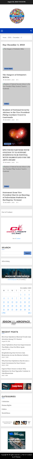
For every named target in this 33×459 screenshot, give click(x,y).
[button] (2, 31)
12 (8, 302)
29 (20, 310)
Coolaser (18, 238)
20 (12, 306)
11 (4, 302)
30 (25, 310)
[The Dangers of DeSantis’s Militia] (16, 59)
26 (8, 310)
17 (29, 302)
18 (4, 306)
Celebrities (7, 144)
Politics (6, 104)
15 (20, 302)
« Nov (3, 313)
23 (25, 306)
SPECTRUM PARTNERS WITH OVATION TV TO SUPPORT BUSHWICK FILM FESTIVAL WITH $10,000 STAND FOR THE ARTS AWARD (16, 155)
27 (12, 310)
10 (29, 298)
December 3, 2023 (10, 80)
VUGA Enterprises (12, 279)
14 (16, 302)
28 (16, 310)
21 (16, 306)
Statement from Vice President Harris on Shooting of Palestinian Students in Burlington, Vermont (16, 196)
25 (4, 310)
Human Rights (8, 68)
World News (6, 413)
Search (6, 247)
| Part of (24, 455)
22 (20, 306)
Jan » (29, 313)
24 (29, 306)
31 (29, 310)
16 (25, 302)
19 (8, 306)
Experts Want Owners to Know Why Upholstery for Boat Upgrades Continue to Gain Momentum (16, 371)
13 (12, 302)
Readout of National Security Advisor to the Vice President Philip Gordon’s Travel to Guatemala (16, 114)
